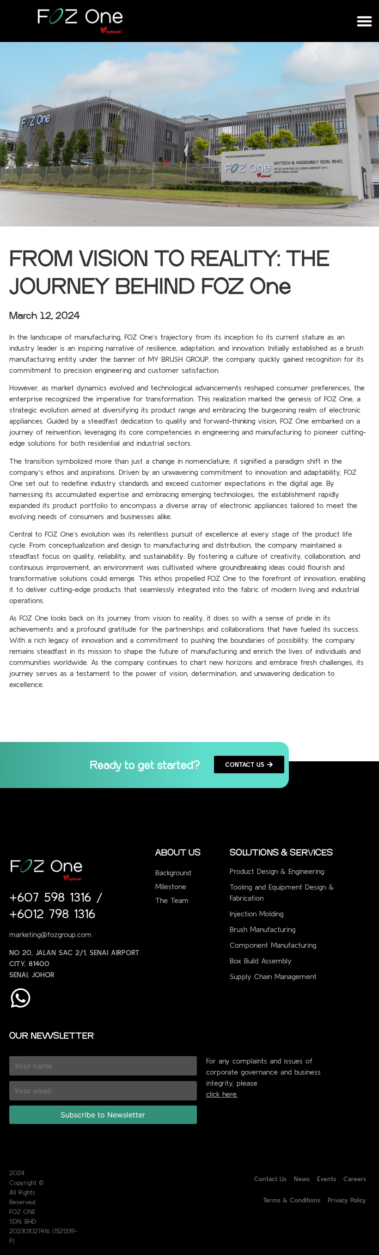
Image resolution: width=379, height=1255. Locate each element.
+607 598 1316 (52, 897)
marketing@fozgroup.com (50, 934)
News (302, 1179)
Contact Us (270, 1179)
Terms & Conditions (291, 1200)
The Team (172, 900)
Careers (354, 1179)
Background (173, 872)
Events (326, 1179)
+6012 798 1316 (52, 913)
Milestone (170, 886)
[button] (365, 21)
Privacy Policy (347, 1200)
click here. (222, 1094)
